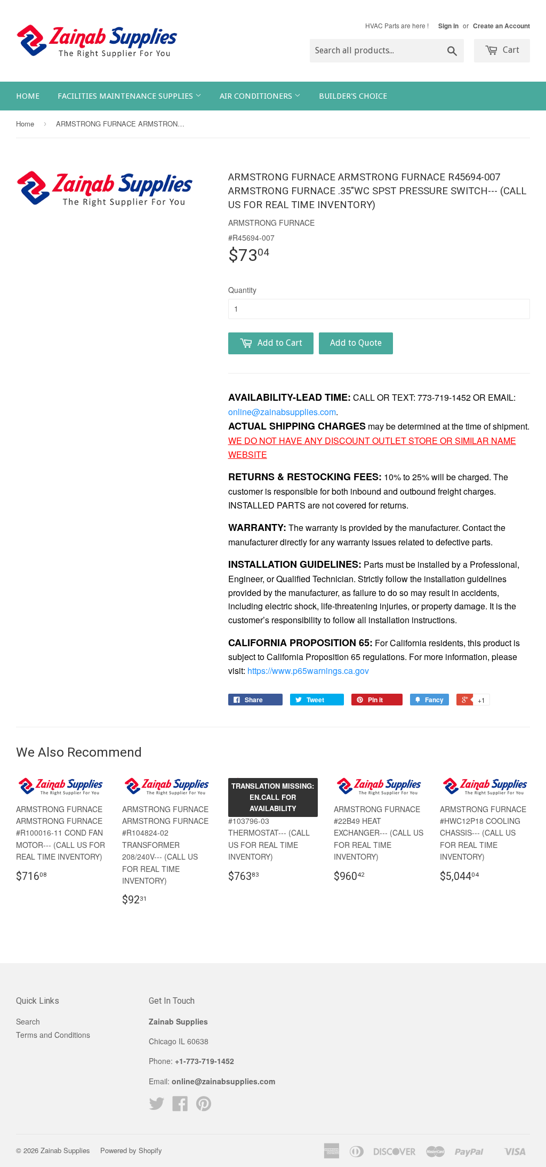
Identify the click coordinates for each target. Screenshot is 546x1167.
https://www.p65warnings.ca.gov (308, 670)
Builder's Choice (353, 96)
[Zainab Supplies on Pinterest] (204, 1106)
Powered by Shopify (131, 1150)
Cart (510, 50)
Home (27, 96)
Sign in (448, 25)
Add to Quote (356, 343)
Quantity (242, 289)
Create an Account (501, 25)
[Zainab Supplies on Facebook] (180, 1106)
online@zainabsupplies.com (282, 412)
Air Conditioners (257, 96)
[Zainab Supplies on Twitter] (157, 1106)
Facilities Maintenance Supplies (126, 96)
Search (28, 1021)
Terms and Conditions (53, 1034)
